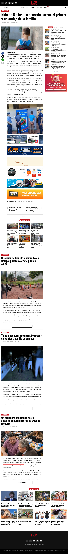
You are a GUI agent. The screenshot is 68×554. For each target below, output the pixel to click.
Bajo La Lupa (32, 7)
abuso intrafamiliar (22, 201)
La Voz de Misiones (35, 310)
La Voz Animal (39, 7)
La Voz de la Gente (24, 7)
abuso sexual (31, 201)
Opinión (46, 7)
